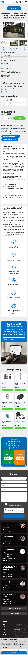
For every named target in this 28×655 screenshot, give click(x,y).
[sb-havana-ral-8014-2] (14, 43)
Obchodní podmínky (17, 619)
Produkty (5, 619)
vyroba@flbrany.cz (8, 589)
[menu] (26, 1)
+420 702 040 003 (8, 541)
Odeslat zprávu (14, 516)
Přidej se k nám (17, 629)
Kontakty (5, 634)
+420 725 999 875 (8, 601)
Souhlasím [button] (14, 652)
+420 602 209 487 (8, 587)
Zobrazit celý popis (8, 91)
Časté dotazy (6, 626)
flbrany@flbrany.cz (8, 560)
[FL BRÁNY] (2, 2)
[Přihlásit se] (17, 2)
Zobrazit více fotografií (14, 48)
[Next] (26, 43)
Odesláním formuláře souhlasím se (14, 505)
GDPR (15, 626)
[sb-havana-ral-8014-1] (14, 30)
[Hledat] (13, 2)
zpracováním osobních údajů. (15, 505)
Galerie (4, 624)
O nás (4, 629)
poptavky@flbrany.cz (8, 603)
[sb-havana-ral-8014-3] (22, 43)
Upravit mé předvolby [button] (14, 650)
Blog (4, 632)
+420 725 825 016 (8, 529)
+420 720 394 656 (8, 574)
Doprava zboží (16, 621)
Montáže (5, 621)
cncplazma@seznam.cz (9, 531)
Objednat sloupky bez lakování (10, 136)
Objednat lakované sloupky (10, 139)
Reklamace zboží (17, 624)
